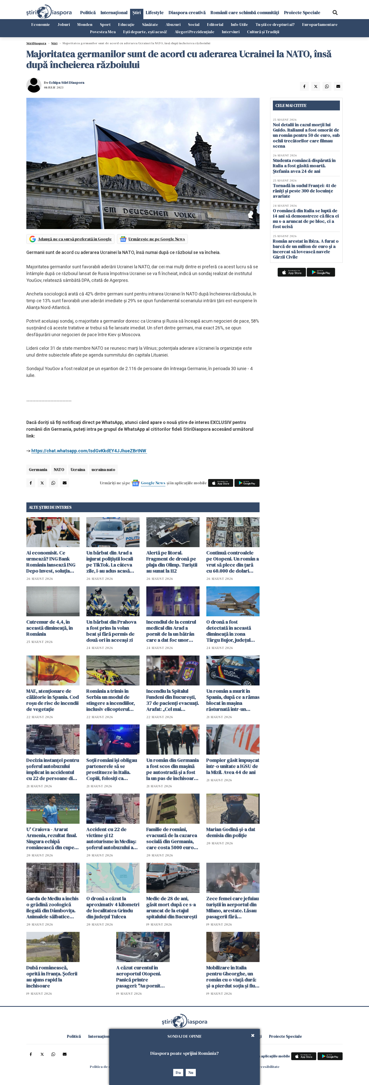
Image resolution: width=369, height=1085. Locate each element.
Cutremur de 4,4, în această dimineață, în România (49, 628)
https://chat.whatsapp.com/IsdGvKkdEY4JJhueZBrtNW (89, 450)
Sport (105, 24)
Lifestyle (155, 12)
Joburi (63, 24)
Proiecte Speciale (302, 12)
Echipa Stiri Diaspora (66, 82)
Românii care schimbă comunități (245, 12)
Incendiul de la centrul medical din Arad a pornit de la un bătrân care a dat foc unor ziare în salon (171, 631)
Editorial (215, 24)
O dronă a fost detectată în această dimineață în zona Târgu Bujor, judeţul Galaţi (228, 631)
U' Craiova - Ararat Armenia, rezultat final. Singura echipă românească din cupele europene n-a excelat (52, 838)
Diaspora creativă (187, 12)
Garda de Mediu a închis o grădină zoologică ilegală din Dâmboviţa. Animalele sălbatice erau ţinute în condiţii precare (52, 907)
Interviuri (230, 31)
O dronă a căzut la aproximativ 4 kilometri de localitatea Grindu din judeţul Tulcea (112, 907)
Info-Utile (239, 24)
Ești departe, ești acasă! (145, 31)
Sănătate (150, 24)
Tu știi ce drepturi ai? (275, 24)
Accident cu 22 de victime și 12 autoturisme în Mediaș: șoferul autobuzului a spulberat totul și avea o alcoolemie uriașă (112, 838)
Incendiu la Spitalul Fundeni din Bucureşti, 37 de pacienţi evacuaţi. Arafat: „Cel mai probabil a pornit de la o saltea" (172, 700)
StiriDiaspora (36, 43)
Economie (40, 24)
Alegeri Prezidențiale (194, 31)
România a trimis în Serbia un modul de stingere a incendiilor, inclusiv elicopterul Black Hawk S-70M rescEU (110, 700)
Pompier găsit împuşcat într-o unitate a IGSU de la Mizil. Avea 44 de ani (232, 766)
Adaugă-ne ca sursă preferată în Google (75, 239)
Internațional (114, 12)
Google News (153, 483)
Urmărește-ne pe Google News (157, 239)
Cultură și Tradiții (263, 31)
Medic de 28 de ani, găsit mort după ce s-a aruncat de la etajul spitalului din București (171, 907)
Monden (84, 24)
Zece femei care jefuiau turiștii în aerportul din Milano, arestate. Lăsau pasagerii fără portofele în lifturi (232, 907)
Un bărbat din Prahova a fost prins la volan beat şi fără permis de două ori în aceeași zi (111, 631)
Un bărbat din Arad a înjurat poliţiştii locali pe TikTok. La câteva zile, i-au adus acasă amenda (109, 562)
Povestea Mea (103, 31)
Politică (88, 12)
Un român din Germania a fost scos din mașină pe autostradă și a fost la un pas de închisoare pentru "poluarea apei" (172, 769)
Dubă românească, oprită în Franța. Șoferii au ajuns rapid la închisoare (51, 977)
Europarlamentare (320, 24)
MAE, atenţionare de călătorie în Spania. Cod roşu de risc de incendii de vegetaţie (52, 700)
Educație (126, 24)
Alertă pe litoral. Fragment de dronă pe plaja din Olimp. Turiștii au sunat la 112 (171, 562)
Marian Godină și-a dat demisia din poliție (230, 832)
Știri (137, 12)
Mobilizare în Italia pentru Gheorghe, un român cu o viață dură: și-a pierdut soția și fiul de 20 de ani (231, 977)
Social (194, 24)
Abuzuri (173, 24)
